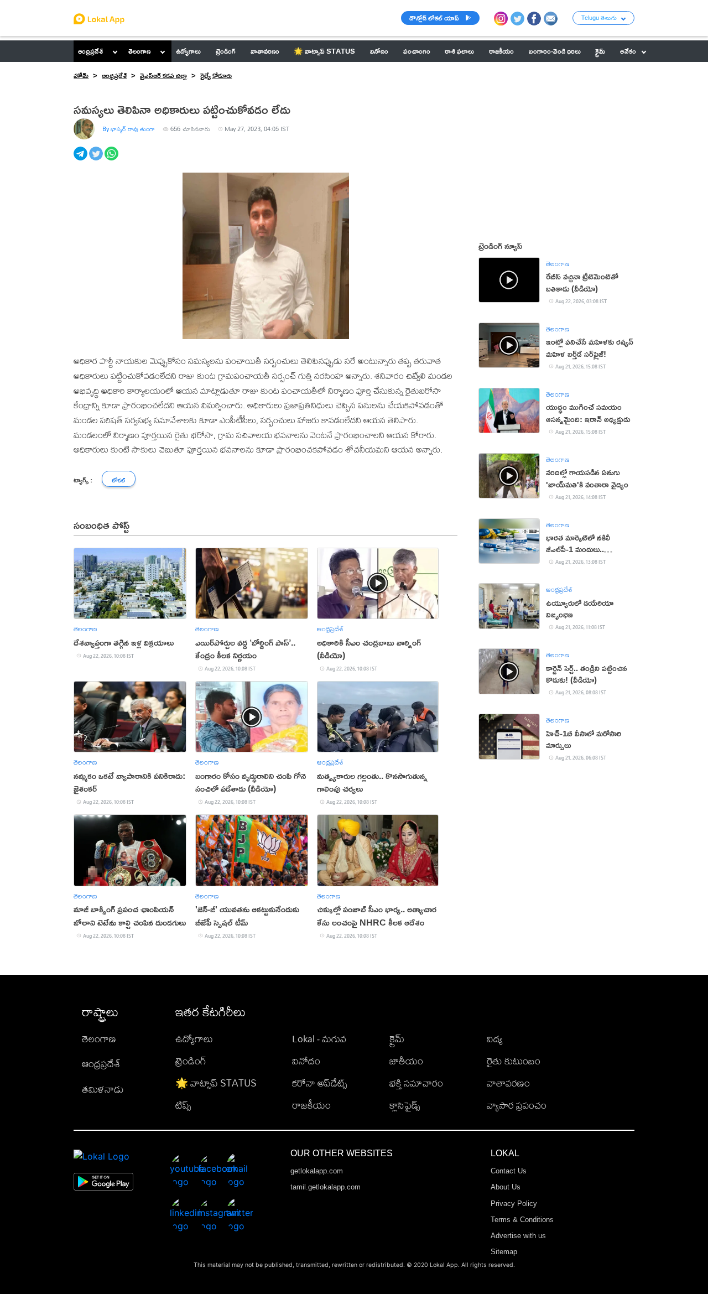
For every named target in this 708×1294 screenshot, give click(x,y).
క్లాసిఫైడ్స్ (404, 1105)
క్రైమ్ (396, 1038)
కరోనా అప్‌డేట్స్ (319, 1083)
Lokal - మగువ (319, 1038)
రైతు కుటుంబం (513, 1060)
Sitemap (504, 1252)
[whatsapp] (112, 160)
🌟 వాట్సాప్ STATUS (216, 1083)
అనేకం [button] (628, 51)
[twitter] (97, 160)
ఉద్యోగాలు (194, 1038)
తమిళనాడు (103, 1089)
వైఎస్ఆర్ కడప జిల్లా (163, 75)
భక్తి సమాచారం (416, 1083)
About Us (505, 1187)
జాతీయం (406, 1060)
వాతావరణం (508, 1083)
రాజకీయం (311, 1105)
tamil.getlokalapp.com (325, 1187)
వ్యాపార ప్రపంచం (516, 1105)
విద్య (495, 1038)
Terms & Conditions (522, 1219)
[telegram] (81, 160)
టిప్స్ (183, 1105)
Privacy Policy (514, 1203)
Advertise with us (518, 1235)
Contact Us (509, 1171)
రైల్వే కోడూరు (216, 75)
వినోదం (306, 1060)
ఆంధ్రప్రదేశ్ (90, 51)
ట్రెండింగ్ (190, 1060)
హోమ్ (81, 75)
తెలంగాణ (139, 51)
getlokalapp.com (316, 1171)
